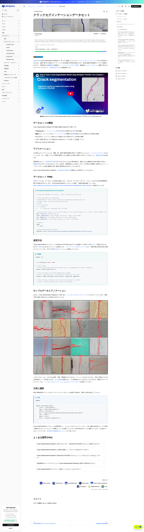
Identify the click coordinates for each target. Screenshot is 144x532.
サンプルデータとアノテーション (125, 24)
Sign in (11, 528)
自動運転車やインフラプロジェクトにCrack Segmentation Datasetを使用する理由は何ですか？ (66, 463)
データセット (40, 6)
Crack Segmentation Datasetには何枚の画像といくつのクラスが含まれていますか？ (63, 449)
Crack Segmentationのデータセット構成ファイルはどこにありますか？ (59, 469)
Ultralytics (36, 60)
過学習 (73, 134)
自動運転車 (50, 65)
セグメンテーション (51, 6)
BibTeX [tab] (38, 400)
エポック (94, 244)
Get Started (10, 525)
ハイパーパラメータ (59, 134)
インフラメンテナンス (97, 153)
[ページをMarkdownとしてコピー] (104, 11)
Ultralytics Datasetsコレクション (57, 431)
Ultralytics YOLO (54, 67)
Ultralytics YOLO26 (51, 161)
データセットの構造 (122, 14)
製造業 (35, 164)
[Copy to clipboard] (104, 194)
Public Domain (38, 11)
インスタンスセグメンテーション (87, 60)
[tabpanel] (70, 272)
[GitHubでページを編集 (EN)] (107, 11)
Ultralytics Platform (64, 170)
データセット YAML (122, 19)
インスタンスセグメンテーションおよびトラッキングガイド (62, 382)
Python (40, 247)
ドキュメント (31, 6)
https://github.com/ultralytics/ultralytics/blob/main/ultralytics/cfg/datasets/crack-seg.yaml (62, 185)
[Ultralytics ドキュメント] (10, 6)
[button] (10, 20)
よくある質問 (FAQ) (122, 29)
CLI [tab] (42, 257)
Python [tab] (38, 257)
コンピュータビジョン (92, 65)
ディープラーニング (50, 131)
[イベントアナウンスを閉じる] (2, 2)
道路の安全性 (100, 155)
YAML (35, 181)
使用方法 (119, 21)
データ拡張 (58, 379)
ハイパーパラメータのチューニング (76, 247)
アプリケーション (121, 16)
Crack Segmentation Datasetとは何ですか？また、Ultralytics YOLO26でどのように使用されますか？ (68, 444)
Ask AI (137, 527)
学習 (63, 131)
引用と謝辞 (120, 26)
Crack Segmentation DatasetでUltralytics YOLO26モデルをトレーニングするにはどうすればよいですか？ (68, 456)
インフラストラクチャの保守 (70, 65)
